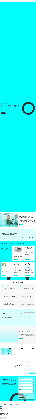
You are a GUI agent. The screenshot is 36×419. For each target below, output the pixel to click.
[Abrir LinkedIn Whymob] (1, 406)
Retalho (5, 301)
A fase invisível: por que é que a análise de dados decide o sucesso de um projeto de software (6, 366)
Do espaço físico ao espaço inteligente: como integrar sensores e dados (29, 365)
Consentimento (21, 394)
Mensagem (20, 389)
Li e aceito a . (24, 395)
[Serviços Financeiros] (20, 294)
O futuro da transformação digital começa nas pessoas (17, 365)
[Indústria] (2, 294)
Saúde (5, 286)
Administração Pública (25, 286)
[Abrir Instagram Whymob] (1, 408)
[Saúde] (2, 286)
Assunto (20, 386)
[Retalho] (2, 302)
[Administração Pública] (20, 286)
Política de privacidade (25, 395)
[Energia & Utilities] (20, 302)
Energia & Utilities (24, 301)
